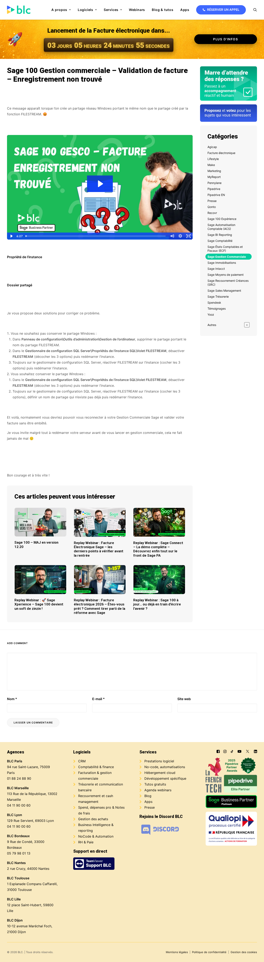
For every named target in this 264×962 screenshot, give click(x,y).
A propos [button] (59, 10)
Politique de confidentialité (209, 952)
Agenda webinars (157, 790)
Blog (147, 796)
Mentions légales (177, 952)
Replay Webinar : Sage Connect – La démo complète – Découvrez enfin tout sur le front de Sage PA (158, 549)
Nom (12, 699)
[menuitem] (61, 9)
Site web (184, 699)
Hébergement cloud (159, 773)
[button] (255, 9)
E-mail (98, 699)
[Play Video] (11, 236)
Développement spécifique (165, 778)
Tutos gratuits (155, 784)
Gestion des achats (93, 819)
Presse (149, 807)
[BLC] (18, 10)
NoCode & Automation (95, 836)
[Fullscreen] (188, 236)
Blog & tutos (162, 10)
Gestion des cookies (244, 952)
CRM (82, 761)
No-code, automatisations (164, 767)
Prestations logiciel (159, 761)
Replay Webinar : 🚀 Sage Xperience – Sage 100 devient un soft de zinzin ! (38, 604)
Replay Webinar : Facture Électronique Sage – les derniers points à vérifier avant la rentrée (98, 549)
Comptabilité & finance (96, 767)
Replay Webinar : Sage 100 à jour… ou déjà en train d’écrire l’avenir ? (157, 604)
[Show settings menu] (180, 236)
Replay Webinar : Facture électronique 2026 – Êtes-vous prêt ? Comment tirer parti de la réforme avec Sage (99, 606)
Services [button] (111, 10)
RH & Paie (85, 842)
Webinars (137, 10)
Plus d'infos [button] (225, 39)
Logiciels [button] (85, 10)
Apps (184, 10)
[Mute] (172, 236)
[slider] (96, 236)
